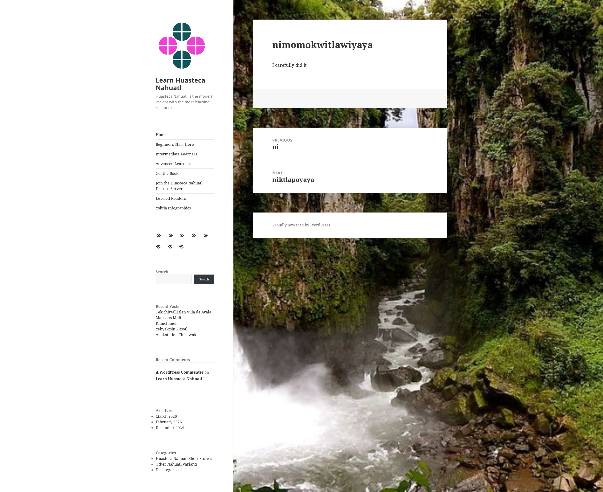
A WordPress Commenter (180, 372)
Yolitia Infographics (173, 208)
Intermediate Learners (176, 154)
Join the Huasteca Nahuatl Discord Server (179, 185)
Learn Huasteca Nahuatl (180, 84)
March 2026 (166, 416)
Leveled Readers (171, 198)
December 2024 (170, 427)
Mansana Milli (168, 317)
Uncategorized (169, 469)
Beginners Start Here (175, 144)
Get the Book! (167, 173)
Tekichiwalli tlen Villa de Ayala (183, 312)
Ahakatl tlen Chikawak (176, 334)
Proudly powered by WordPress (301, 225)
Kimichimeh (167, 323)
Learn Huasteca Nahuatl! (180, 378)
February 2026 (169, 422)
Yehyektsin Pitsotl (171, 329)
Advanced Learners (173, 163)
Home (161, 134)
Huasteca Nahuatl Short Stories (184, 458)
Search (162, 271)
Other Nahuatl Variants (177, 464)
